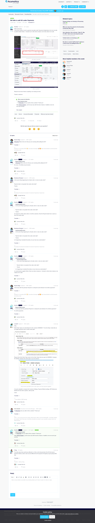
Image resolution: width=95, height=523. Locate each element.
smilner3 (68, 69)
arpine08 (69, 73)
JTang (15, 450)
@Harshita (21, 102)
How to (20, 114)
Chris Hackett (17, 408)
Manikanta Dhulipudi (18, 178)
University (61, 1)
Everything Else (28, 14)
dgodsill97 (69, 77)
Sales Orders (76, 53)
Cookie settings (46, 505)
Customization (71, 51)
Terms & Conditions (38, 505)
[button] (73, 6)
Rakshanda (69, 61)
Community (85, 1)
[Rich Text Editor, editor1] (34, 485)
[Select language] (65, 6)
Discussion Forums (19, 14)
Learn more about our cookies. (72, 513)
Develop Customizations (68, 39)
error (16, 114)
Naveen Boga (17, 139)
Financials (37, 114)
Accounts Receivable (28, 114)
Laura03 (16, 323)
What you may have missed (47, 114)
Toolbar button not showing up (70, 37)
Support (68, 1)
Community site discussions (69, 35)
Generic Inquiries (67, 53)
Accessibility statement (56, 505)
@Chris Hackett (22, 104)
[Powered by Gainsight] (47, 503)
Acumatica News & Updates (69, 30)
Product (76, 1)
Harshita (16, 26)
